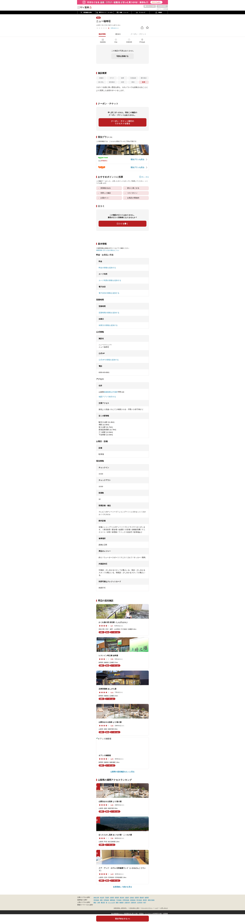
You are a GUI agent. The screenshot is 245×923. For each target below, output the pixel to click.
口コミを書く (122, 224)
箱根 (101, 900)
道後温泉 (133, 900)
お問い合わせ (164, 908)
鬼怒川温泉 (151, 900)
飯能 (117, 902)
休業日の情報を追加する (108, 325)
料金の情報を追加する (107, 268)
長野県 (137, 897)
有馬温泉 (106, 900)
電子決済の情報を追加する (109, 293)
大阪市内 (127, 902)
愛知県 (142, 897)
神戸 (144, 902)
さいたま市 (111, 902)
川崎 (98, 902)
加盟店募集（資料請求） (120, 908)
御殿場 (121, 902)
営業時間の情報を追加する (109, 313)
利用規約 (141, 913)
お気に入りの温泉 (150, 6)
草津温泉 (96, 900)
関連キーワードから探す (85, 905)
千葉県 (107, 897)
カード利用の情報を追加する (110, 280)
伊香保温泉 (125, 900)
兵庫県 (112, 897)
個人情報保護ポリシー (117, 913)
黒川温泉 (139, 900)
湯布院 (145, 900)
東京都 (122, 897)
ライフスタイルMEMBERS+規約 (153, 913)
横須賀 (103, 902)
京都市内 (133, 902)
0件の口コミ (115, 28)
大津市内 (139, 902)
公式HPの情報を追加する (109, 360)
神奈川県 (96, 897)
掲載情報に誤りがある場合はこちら (107, 250)
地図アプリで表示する (107, 397)
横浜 (95, 902)
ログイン (159, 9)
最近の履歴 (162, 6)
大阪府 (127, 897)
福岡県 (147, 897)
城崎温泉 (112, 900)
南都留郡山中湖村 (111, 392)
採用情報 (165, 913)
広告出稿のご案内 (134, 908)
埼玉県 (102, 897)
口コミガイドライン (147, 908)
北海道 (132, 897)
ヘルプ (156, 908)
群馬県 (117, 897)
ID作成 (166, 9)
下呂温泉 (119, 900)
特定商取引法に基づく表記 (131, 913)
